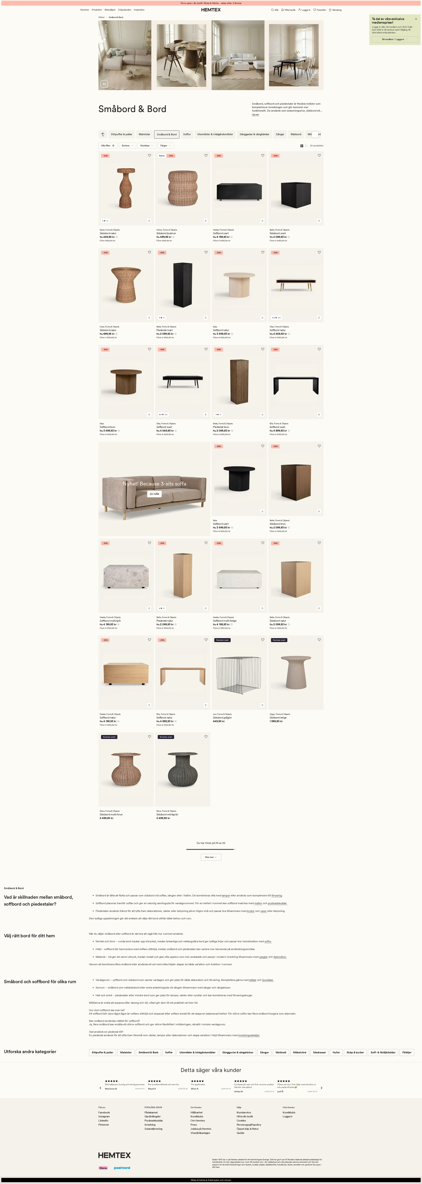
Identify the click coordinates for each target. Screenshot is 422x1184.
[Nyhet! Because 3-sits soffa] (154, 498)
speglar (263, 956)
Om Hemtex (198, 1120)
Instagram (104, 1116)
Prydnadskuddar (154, 1120)
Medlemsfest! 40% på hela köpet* (211, 3)
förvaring (276, 895)
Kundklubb (197, 1116)
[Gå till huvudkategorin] (102, 134)
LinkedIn (103, 1120)
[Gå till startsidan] (211, 9)
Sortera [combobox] (125, 145)
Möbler (101, 17)
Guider (240, 1132)
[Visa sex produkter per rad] (306, 146)
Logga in (287, 1116)
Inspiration (139, 9)
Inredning (150, 1124)
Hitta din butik (245, 1116)
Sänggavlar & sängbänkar (254, 134)
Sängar (280, 134)
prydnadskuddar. (277, 903)
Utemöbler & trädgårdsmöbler (215, 134)
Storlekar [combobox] (145, 145)
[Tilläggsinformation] (116, 237)
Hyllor (336, 1052)
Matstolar (144, 134)
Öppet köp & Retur (248, 1128)
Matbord (296, 134)
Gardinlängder (153, 1116)
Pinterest (103, 1124)
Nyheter (84, 9)
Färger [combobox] (163, 145)
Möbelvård (299, 1052)
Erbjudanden (124, 9)
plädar (252, 980)
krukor (251, 911)
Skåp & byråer (355, 1052)
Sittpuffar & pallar (121, 134)
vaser (263, 911)
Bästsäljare (110, 9)
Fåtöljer (406, 1052)
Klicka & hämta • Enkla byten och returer (211, 1180)
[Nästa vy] (315, 134)
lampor (226, 895)
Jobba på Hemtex (201, 1128)
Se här (154, 494)
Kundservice (244, 1112)
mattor (258, 903)
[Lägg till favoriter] (149, 155)
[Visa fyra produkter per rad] (302, 146)
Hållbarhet (197, 1112)
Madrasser (319, 1052)
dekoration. (280, 956)
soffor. (268, 941)
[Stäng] (416, 19)
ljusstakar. (268, 980)
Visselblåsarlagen (200, 1132)
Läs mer (255, 114)
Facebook (104, 1112)
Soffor (187, 134)
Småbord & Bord (167, 134)
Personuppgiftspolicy (249, 1124)
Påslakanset (151, 1112)
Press (194, 1124)
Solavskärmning (154, 1128)
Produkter (97, 9)
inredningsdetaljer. (249, 1035)
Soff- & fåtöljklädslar (383, 1052)
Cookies (241, 1120)
